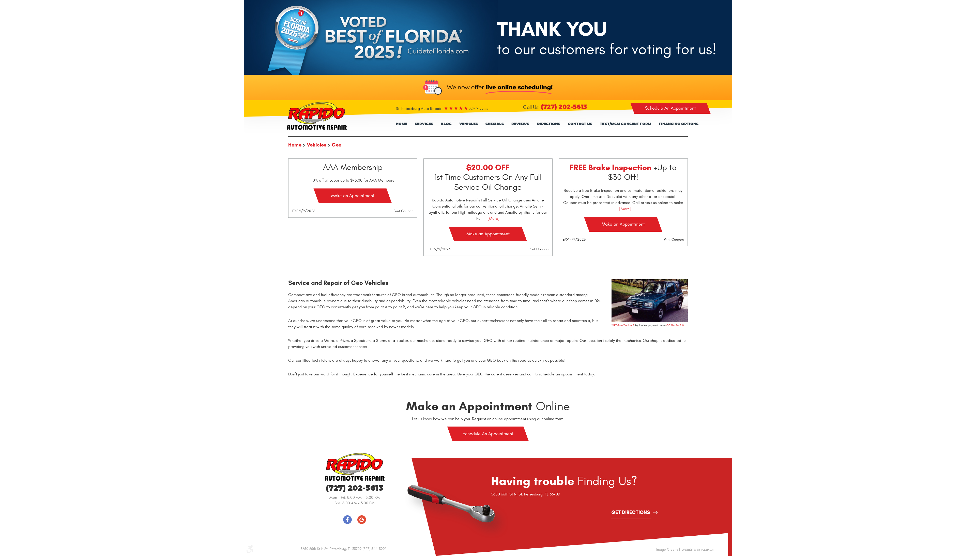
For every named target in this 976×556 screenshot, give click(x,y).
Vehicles (468, 124)
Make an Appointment (352, 195)
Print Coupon (403, 211)
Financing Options (678, 124)
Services (424, 124)
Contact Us (580, 124)
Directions (548, 124)
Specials (494, 124)
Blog (446, 124)
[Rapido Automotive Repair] (316, 116)
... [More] (491, 218)
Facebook (347, 519)
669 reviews (478, 109)
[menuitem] (401, 124)
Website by (697, 549)
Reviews (520, 124)
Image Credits (667, 549)
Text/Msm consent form (625, 124)
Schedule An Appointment (670, 108)
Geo (336, 145)
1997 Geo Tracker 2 (623, 325)
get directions (630, 513)
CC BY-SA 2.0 (675, 325)
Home (401, 124)
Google (361, 519)
